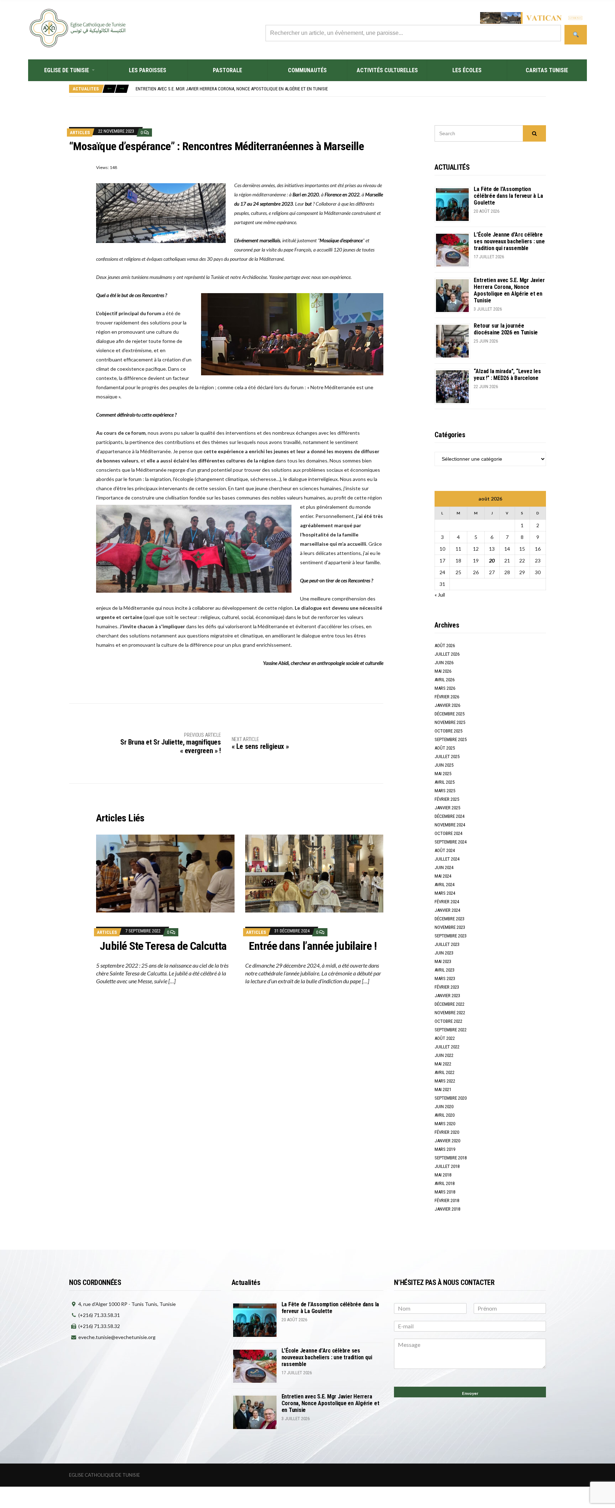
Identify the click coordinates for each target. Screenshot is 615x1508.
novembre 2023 (450, 927)
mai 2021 (443, 1089)
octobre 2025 (448, 731)
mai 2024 (443, 876)
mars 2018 (445, 1192)
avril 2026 (444, 679)
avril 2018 (444, 1183)
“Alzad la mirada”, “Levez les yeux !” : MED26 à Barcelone (507, 374)
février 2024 (447, 901)
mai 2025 (443, 773)
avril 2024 (444, 884)
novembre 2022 (450, 1012)
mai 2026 (443, 671)
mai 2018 (443, 1175)
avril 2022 (444, 1072)
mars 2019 (445, 1149)
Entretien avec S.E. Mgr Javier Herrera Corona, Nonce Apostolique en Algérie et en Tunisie (232, 88)
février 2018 (447, 1200)
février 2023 (447, 987)
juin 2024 (444, 867)
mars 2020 (445, 1123)
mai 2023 (443, 961)
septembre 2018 (451, 1157)
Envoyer (470, 1393)
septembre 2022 (451, 1029)
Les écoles (467, 70)
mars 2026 (445, 688)
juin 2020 (444, 1106)
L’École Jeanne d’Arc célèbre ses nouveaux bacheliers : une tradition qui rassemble (509, 241)
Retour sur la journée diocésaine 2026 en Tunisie (506, 329)
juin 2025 (444, 765)
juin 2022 (444, 1055)
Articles (80, 132)
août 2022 (445, 1038)
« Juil (440, 595)
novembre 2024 (450, 824)
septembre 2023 (451, 935)
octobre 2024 (448, 833)
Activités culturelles (387, 70)
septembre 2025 (451, 739)
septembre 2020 (451, 1098)
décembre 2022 (449, 1004)
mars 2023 (445, 978)
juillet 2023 (447, 944)
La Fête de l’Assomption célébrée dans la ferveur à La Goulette (508, 196)
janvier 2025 (447, 807)
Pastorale (227, 70)
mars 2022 (445, 1081)
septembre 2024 (451, 842)
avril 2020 (444, 1115)
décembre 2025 (449, 713)
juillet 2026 (447, 654)
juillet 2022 (447, 1046)
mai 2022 (443, 1064)
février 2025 (447, 799)
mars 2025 (445, 790)
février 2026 (447, 696)
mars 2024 (445, 893)
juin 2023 (444, 953)
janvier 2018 (447, 1209)
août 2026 (445, 645)
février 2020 (447, 1132)
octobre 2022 (448, 1021)
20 (492, 560)
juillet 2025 (447, 756)
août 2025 (445, 748)
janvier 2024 (447, 910)
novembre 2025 (450, 722)
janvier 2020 (447, 1140)
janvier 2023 (447, 995)
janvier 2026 (447, 705)
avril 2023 (444, 970)
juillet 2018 (447, 1166)
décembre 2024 (449, 816)
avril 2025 (444, 782)
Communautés (307, 70)
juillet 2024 (447, 859)
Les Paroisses (147, 70)
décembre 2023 (449, 918)
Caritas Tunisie (547, 70)
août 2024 (445, 850)
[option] (340, 89)
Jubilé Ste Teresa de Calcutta (163, 946)
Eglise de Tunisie (66, 70)
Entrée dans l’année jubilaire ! (313, 946)
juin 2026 (444, 662)
